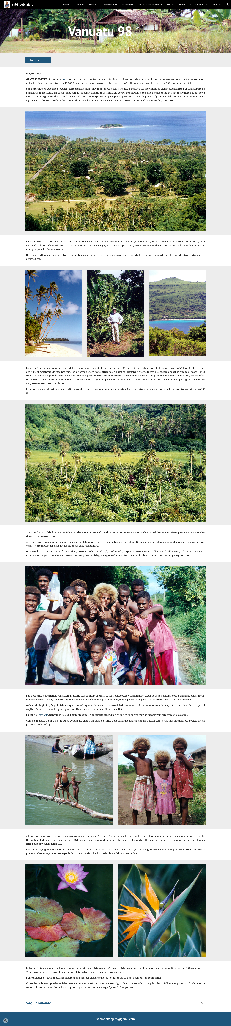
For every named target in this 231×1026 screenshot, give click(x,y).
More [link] (215, 4)
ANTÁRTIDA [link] (127, 4)
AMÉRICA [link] (109, 4)
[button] (227, 4)
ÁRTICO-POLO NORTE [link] (150, 4)
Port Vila (43, 714)
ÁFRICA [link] (92, 4)
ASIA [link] (168, 4)
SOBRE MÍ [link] (78, 4)
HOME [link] (65, 4)
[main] (100, 31)
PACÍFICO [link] (200, 4)
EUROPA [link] (183, 4)
